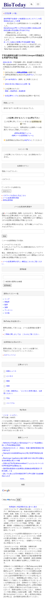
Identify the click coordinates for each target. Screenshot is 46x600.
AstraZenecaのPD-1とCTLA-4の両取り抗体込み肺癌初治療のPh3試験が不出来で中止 (22, 29)
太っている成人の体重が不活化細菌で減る (19, 42)
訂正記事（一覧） (11, 13)
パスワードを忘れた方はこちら (14, 195)
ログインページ (10, 355)
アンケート (8, 310)
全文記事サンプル (11, 95)
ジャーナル (10, 403)
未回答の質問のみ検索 (13, 281)
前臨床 (6, 301)
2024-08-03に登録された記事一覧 (17, 84)
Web (5, 499)
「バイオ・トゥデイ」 (10, 415)
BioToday (12, 499)
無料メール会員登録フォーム (23, 135)
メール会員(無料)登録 (11, 197)
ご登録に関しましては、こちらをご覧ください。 (22, 334)
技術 (8, 386)
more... (22, 478)
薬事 (6, 307)
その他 (6, 313)
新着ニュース (11, 371)
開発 (6, 91)
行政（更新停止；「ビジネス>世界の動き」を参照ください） (23, 392)
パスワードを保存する (12, 187)
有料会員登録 (8, 200)
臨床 (6, 304)
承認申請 (13, 91)
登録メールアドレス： (10, 171)
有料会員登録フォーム (23, 133)
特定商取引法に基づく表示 (27, 506)
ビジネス (9, 376)
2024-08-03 (7, 62)
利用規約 (12, 506)
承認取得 (22, 91)
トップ (6, 299)
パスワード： (7, 179)
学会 (8, 398)
